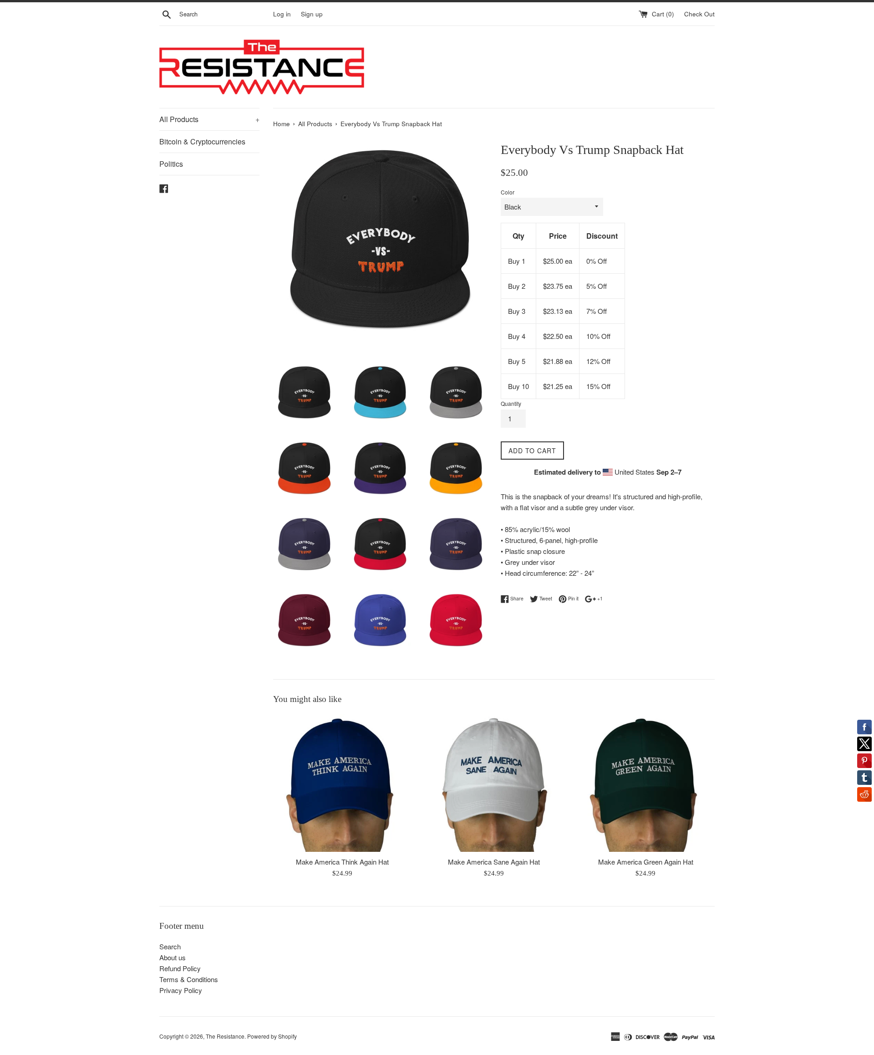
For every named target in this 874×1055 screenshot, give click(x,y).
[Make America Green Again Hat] (646, 783)
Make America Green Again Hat (645, 861)
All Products (209, 119)
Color (507, 192)
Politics (171, 164)
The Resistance (225, 1036)
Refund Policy (180, 968)
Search (170, 946)
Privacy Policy (180, 990)
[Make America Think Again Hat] (342, 783)
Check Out (699, 14)
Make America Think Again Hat (342, 861)
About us (172, 957)
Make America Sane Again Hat (494, 861)
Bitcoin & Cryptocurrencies (202, 141)
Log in (282, 14)
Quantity (511, 403)
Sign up (312, 14)
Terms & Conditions (188, 979)
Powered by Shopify (272, 1036)
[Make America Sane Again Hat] (494, 783)
